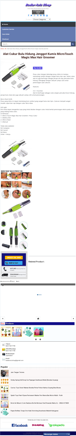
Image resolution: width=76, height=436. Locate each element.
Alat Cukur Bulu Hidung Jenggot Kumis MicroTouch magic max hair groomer (38, 55)
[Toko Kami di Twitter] (31, 15)
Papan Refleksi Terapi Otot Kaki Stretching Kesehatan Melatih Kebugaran (34, 411)
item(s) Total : (38, 12)
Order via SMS (14, 257)
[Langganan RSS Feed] (38, 15)
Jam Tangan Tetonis (17, 372)
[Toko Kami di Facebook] (29, 15)
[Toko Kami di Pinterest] (41, 15)
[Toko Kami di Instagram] (44, 15)
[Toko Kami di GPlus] (35, 15)
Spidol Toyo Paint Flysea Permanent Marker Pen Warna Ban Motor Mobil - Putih (37, 395)
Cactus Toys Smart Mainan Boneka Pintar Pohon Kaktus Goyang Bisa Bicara (36, 388)
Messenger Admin (51, 434)
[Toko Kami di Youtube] (47, 15)
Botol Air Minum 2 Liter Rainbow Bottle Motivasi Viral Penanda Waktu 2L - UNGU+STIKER (40, 403)
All (18, 281)
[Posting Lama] (73, 319)
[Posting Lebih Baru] (3, 319)
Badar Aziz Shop (38, 5)
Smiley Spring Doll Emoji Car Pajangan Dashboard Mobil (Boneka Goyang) (34, 380)
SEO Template (33, 434)
